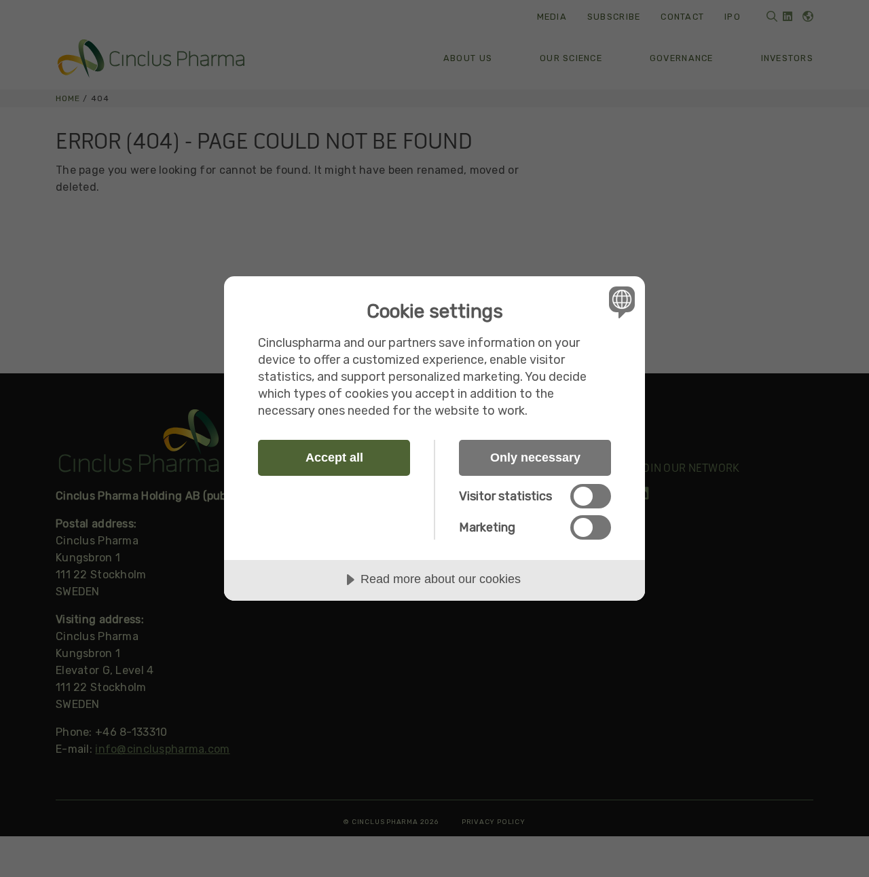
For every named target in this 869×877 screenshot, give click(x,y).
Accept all (334, 457)
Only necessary (535, 457)
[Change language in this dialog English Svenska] (619, 301)
